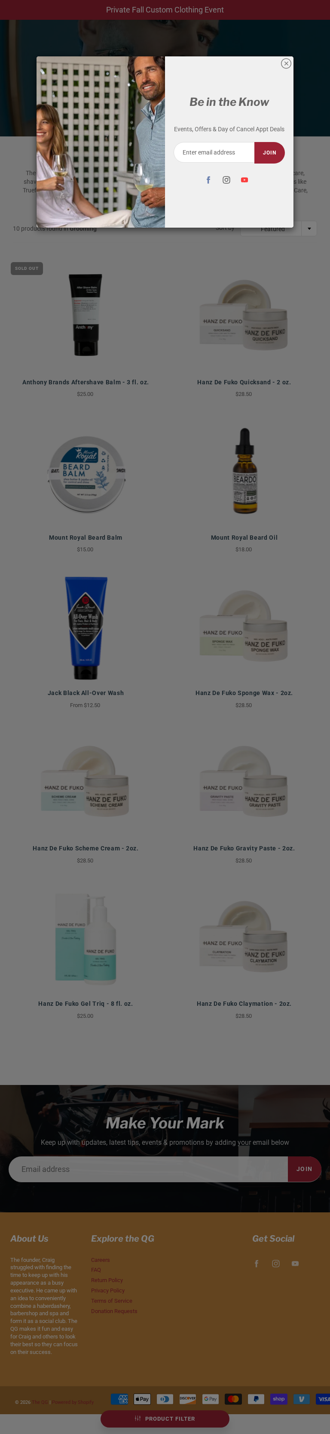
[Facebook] (208, 179)
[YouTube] (244, 179)
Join (269, 153)
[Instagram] (226, 179)
